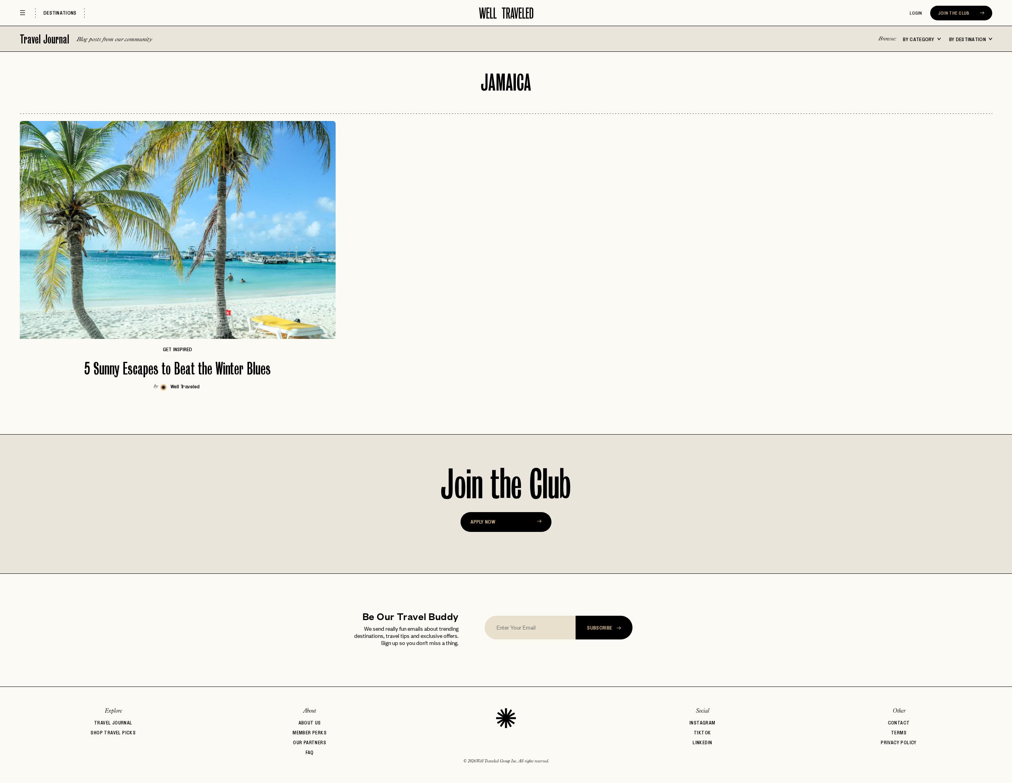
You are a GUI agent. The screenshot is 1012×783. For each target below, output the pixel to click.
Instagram (702, 723)
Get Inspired (177, 349)
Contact (899, 723)
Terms (898, 732)
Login (916, 13)
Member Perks (310, 732)
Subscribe (600, 627)
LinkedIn (702, 742)
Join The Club (954, 13)
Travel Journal (46, 39)
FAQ (310, 752)
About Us (309, 723)
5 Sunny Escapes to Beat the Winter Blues (177, 368)
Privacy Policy (899, 742)
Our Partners (309, 742)
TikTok (702, 732)
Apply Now (482, 521)
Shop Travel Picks (113, 732)
